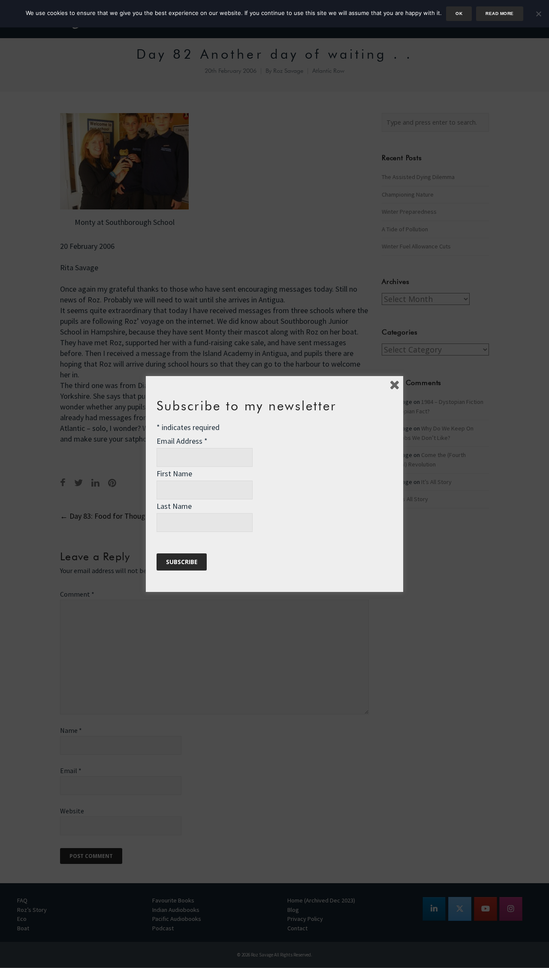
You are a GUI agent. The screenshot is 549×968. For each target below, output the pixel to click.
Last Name (174, 506)
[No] (538, 13)
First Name (174, 473)
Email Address (182, 441)
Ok (458, 13)
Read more (499, 13)
